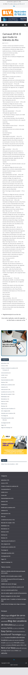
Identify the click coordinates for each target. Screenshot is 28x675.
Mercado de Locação (6, 394)
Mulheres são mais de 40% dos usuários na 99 (12, 587)
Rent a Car (23, 645)
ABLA (3, 615)
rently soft (18, 648)
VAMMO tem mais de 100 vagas (8, 584)
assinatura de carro (12, 618)
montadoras (9, 645)
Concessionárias (5, 373)
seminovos (24, 648)
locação (3, 642)
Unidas (16, 650)
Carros (2, 365)
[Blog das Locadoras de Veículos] (3, 25)
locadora (7, 637)
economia (14, 631)
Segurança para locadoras (7, 408)
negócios (18, 645)
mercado (16, 643)
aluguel (7, 615)
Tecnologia (3, 415)
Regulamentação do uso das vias (12, 314)
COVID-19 (3, 375)
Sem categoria (4, 411)
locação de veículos (9, 642)
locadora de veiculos (17, 637)
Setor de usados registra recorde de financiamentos (14, 593)
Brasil (14, 625)
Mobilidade (4, 396)
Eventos (3, 382)
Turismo (12, 650)
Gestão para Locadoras (6, 384)
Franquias (5, 370)
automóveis (4, 621)
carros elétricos (15, 628)
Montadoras (4, 399)
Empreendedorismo (6, 380)
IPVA (4, 420)
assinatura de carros (20, 618)
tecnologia (3, 650)
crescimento (21, 628)
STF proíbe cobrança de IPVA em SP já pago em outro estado (16, 4)
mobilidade (22, 642)
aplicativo (3, 618)
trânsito (8, 650)
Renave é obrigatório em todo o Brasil (10, 596)
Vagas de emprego (5, 427)
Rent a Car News (8, 648)
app (7, 618)
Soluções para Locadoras (7, 413)
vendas (19, 650)
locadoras (4, 640)
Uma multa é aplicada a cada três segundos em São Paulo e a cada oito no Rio (13, 319)
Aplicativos (3, 363)
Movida (14, 645)
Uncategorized (4, 422)
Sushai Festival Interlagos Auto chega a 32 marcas (13, 604)
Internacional (4, 389)
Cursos (2, 377)
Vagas (2, 425)
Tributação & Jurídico (6, 418)
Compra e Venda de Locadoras (8, 368)
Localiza (21, 640)
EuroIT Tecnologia (13, 634)
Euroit (3, 634)
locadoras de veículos (13, 640)
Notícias (3, 401)
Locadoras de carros (6, 392)
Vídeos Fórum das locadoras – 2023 (9, 464)
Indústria (3, 387)
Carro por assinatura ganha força (9, 590)
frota (22, 634)
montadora (3, 645)
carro (17, 625)
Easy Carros (6, 631)
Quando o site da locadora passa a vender (11, 576)
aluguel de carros (17, 615)
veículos (4, 653)
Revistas (3, 406)
